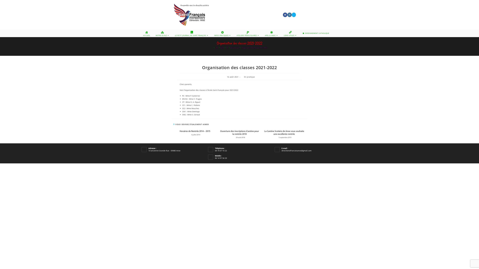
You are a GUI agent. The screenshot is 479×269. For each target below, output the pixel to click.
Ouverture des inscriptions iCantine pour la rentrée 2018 (239, 132)
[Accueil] (212, 48)
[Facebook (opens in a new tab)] (285, 15)
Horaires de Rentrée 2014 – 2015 (195, 131)
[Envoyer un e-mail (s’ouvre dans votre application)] (294, 15)
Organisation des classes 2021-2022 (254, 48)
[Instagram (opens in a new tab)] (289, 15)
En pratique (249, 77)
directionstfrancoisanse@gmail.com (296, 150)
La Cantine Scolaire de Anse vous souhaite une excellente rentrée (284, 132)
